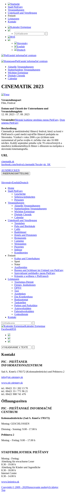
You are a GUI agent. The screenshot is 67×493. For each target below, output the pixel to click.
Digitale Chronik (16, 75)
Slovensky (22, 43)
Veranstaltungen (16, 202)
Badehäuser (20, 232)
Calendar (12, 78)
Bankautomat (21, 299)
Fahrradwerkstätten (24, 311)
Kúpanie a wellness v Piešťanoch (31, 276)
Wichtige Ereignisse (18, 72)
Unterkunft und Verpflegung (22, 220)
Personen (19, 199)
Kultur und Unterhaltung (27, 258)
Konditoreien (21, 252)
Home (11, 188)
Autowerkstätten (22, 308)
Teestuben (19, 223)
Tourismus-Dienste (24, 282)
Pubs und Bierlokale (24, 226)
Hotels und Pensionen (25, 235)
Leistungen (13, 279)
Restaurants (20, 238)
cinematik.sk (7, 161)
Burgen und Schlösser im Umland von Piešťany (38, 270)
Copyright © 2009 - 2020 (14, 487)
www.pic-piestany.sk (12, 382)
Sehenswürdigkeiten (24, 196)
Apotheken (20, 293)
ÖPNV (18, 287)
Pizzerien (19, 246)
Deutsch (21, 49)
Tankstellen (20, 302)
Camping (19, 240)
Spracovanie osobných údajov (42, 487)
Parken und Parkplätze (25, 305)
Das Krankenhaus (23, 296)
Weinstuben (20, 243)
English (21, 46)
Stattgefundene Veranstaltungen (24, 69)
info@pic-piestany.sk (12, 377)
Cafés (17, 229)
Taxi (16, 290)
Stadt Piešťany (15, 191)
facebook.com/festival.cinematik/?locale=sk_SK (26, 164)
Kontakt (12, 317)
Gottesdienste (21, 314)
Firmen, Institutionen (25, 285)
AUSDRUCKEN (10, 170)
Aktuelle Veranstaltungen (21, 66)
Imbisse (18, 249)
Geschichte (20, 194)
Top (3, 490)
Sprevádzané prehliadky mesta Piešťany (34, 273)
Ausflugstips (20, 267)
